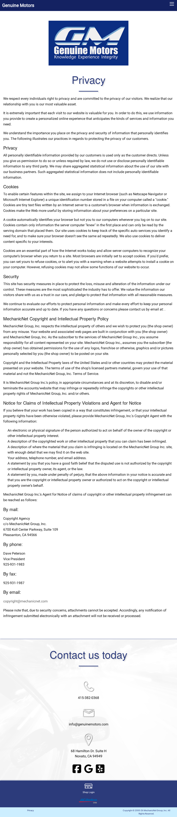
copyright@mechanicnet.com (25, 601)
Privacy (30, 810)
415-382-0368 (88, 698)
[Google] (88, 768)
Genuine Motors (18, 5)
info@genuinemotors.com (88, 724)
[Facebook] (76, 768)
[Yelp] (100, 768)
